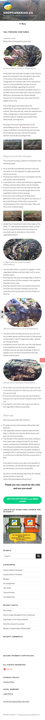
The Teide (7, 588)
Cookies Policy (9, 682)
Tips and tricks (9, 592)
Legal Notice (8, 694)
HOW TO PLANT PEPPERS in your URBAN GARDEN (22, 500)
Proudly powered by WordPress (29, 715)
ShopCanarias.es (18, 12)
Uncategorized (9, 597)
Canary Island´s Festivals (12, 570)
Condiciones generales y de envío (16, 701)
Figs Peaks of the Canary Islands (15, 619)
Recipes (6, 579)
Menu (24, 24)
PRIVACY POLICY (9, 715)
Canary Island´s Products (12, 575)
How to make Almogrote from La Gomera (19, 615)
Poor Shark (7, 611)
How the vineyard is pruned (17, 41)
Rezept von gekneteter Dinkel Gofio (17, 628)
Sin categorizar (9, 583)
